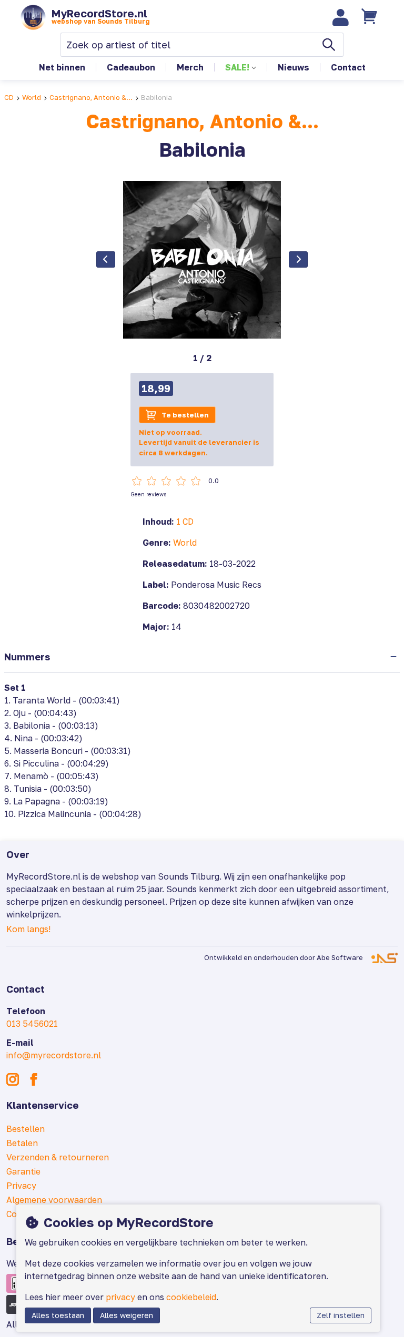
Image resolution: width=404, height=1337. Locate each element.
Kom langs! (28, 929)
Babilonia (156, 97)
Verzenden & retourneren (57, 1157)
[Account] (340, 17)
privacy (120, 1297)
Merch (190, 67)
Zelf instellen (341, 1315)
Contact (348, 67)
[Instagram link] (12, 1079)
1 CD (185, 521)
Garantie (23, 1171)
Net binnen (62, 67)
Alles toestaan (58, 1315)
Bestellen (25, 1129)
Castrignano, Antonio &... (91, 97)
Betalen (22, 1143)
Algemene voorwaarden (54, 1200)
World (31, 97)
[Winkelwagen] (371, 17)
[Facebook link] (33, 1079)
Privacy (21, 1185)
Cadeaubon (131, 67)
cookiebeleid (191, 1297)
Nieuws (293, 67)
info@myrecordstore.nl (53, 1055)
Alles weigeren (126, 1315)
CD (9, 97)
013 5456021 (32, 1023)
